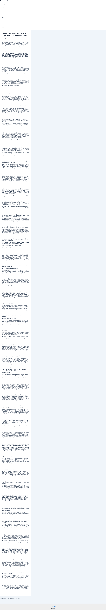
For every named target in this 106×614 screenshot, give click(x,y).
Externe (3, 24)
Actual (3, 7)
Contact (54, 605)
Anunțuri (3, 27)
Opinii (2, 20)
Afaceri (3, 17)
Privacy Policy (54, 606)
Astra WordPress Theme (47, 611)
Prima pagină (4, 4)
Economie (3, 10)
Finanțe (3, 14)
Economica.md (4, 0)
